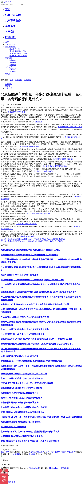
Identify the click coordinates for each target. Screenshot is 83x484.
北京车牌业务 (10, 47)
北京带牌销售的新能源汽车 (63, 159)
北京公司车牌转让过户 (18, 51)
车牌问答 (13, 60)
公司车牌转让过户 (37, 452)
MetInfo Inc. (53, 468)
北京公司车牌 (10, 44)
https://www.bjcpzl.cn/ (28, 236)
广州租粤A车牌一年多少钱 (26, 224)
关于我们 (8, 67)
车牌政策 (13, 65)
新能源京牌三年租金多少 (17, 112)
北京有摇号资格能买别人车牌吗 (54, 166)
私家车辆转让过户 (68, 452)
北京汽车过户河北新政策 (43, 171)
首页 (7, 42)
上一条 (33, 239)
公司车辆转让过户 (53, 452)
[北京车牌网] (6, 2)
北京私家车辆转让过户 (18, 56)
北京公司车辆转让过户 (18, 53)
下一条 (32, 241)
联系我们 (13, 72)
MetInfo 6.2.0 (34, 468)
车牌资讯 (13, 62)
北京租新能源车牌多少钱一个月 (70, 127)
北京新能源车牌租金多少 (29, 146)
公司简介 (13, 69)
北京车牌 (38, 122)
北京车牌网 (5, 452)
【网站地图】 (65, 468)
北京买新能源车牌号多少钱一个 (39, 213)
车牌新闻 (8, 58)
